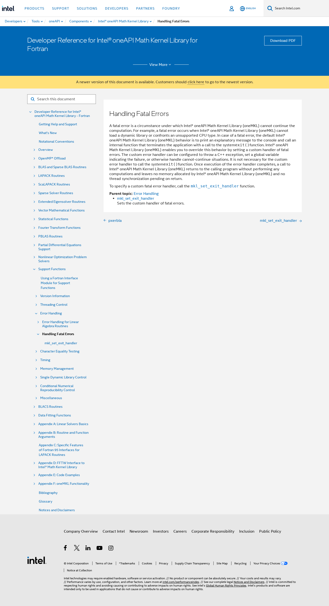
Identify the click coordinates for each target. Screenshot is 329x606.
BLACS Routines (50, 407)
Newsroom (139, 531)
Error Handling (51, 313)
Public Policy (270, 531)
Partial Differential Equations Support (59, 247)
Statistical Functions (53, 219)
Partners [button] (145, 8)
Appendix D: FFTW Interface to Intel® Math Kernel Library (61, 465)
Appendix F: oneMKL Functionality (63, 484)
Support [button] (60, 8)
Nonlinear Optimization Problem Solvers (62, 259)
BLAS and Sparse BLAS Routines (62, 167)
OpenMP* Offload (52, 158)
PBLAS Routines (50, 236)
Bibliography (48, 493)
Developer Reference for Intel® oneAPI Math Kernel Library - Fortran (62, 114)
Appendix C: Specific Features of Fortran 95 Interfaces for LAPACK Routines (61, 450)
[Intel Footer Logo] (36, 560)
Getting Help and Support (58, 124)
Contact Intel (114, 531)
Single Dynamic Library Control (63, 377)
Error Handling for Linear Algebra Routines (60, 324)
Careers (180, 531)
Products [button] (34, 8)
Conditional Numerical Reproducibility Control (57, 388)
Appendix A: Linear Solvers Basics (63, 424)
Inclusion (246, 531)
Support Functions (52, 269)
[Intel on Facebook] (65, 548)
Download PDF (283, 40)
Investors (161, 531)
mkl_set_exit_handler (61, 343)
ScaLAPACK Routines (54, 184)
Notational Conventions (56, 141)
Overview (45, 150)
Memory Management (57, 369)
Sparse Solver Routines (55, 193)
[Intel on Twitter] (77, 548)
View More (158, 64)
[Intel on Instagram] (111, 548)
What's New (48, 133)
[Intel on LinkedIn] (88, 548)
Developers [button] (116, 8)
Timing (45, 360)
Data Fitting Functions (54, 415)
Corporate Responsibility (212, 531)
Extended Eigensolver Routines (62, 202)
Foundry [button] (171, 8)
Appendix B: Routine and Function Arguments (63, 435)
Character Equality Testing (59, 351)
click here (196, 82)
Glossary (45, 501)
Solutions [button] (87, 8)
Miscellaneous (51, 398)
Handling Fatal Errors (58, 334)
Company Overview (81, 531)
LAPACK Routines (51, 176)
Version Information (55, 296)
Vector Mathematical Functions (61, 210)
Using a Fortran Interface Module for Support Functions (59, 283)
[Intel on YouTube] (100, 548)
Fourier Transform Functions (59, 228)
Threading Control (53, 305)
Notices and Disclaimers (57, 510)
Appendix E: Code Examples (59, 475)
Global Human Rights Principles (226, 585)
